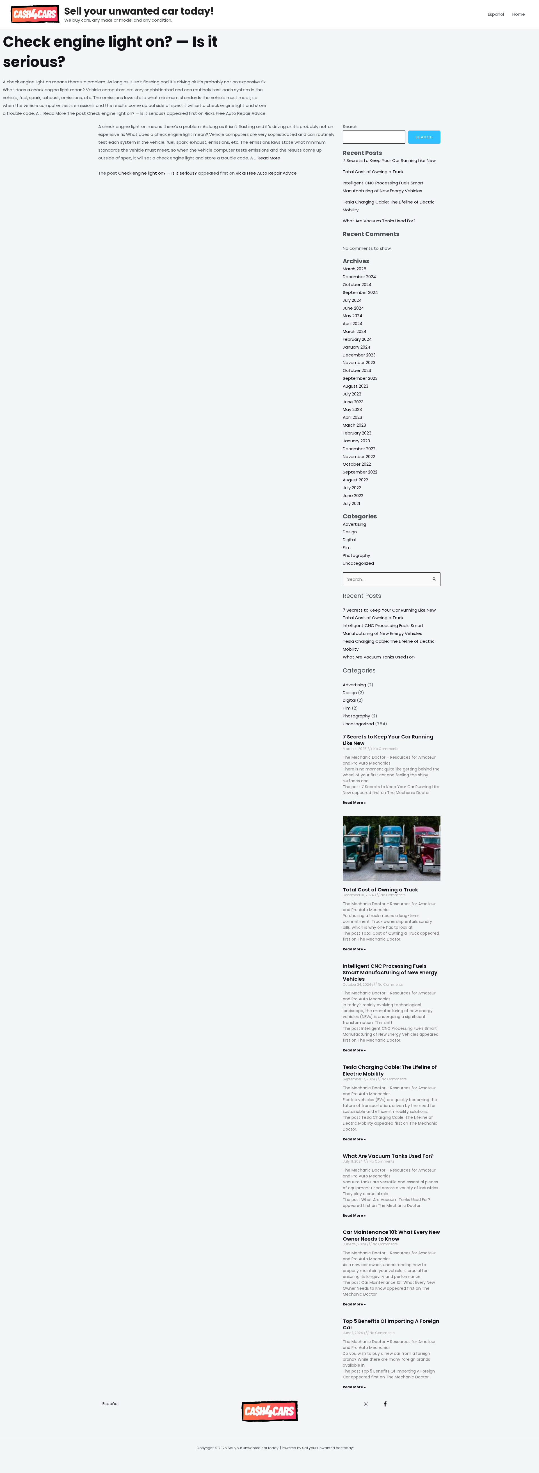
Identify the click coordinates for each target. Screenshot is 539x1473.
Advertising (354, 524)
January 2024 (356, 347)
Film (347, 547)
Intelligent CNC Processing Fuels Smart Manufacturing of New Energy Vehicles (390, 972)
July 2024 (352, 300)
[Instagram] (366, 1403)
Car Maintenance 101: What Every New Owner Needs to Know (391, 1235)
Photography (356, 555)
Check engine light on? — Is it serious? (157, 173)
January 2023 (356, 441)
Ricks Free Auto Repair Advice (266, 173)
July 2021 (351, 503)
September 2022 (360, 472)
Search (350, 126)
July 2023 (352, 394)
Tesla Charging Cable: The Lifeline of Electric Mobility (390, 1070)
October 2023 (357, 370)
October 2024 (357, 284)
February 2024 (357, 339)
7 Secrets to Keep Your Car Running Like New (389, 160)
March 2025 (354, 269)
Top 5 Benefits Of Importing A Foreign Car (391, 1324)
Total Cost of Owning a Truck (373, 172)
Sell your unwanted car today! (139, 11)
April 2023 (352, 417)
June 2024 (353, 308)
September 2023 (360, 378)
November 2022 (359, 456)
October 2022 (357, 464)
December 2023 (359, 355)
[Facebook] (385, 1403)
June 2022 (353, 495)
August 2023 (355, 386)
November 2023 (359, 362)
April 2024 (352, 323)
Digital (349, 540)
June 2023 (353, 402)
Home (518, 14)
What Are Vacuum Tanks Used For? (379, 221)
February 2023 (357, 433)
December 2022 (359, 449)
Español (496, 14)
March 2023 (354, 425)
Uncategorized (358, 563)
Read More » (354, 802)
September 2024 (360, 292)
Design (350, 532)
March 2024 (354, 331)
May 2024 (352, 316)
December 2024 (359, 277)
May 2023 (352, 409)
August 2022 (355, 480)
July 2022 (352, 488)
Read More (269, 158)
